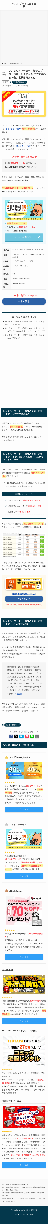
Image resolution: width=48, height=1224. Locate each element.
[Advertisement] (24, 37)
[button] (11, 736)
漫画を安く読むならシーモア (24, 594)
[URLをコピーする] (37, 736)
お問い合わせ (25, 1210)
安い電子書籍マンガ (19, 82)
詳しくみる (24, 809)
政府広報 (18, 694)
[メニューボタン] (43, 5)
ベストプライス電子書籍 (24, 5)
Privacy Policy (15, 1210)
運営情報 (34, 1210)
